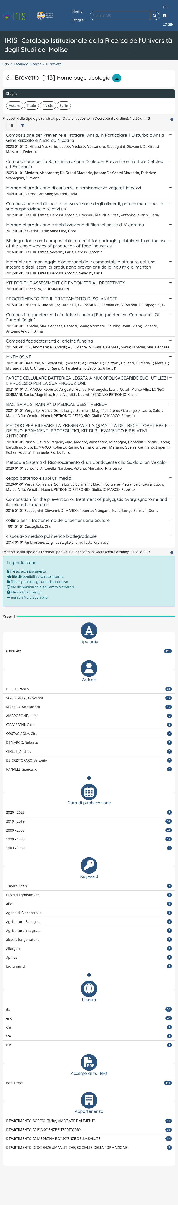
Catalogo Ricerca (27, 64)
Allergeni (88, 948)
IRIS (6, 64)
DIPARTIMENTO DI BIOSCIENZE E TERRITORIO (88, 1129)
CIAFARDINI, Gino (88, 724)
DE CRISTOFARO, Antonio (88, 760)
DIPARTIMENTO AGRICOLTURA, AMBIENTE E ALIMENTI (88, 1120)
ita (88, 1009)
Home (77, 11)
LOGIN (168, 24)
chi (88, 1027)
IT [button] (164, 7)
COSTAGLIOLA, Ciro (88, 733)
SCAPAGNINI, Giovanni (88, 698)
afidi (88, 903)
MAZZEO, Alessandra (88, 706)
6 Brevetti (54, 64)
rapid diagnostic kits (88, 894)
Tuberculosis (88, 886)
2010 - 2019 (88, 821)
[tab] (11, 125)
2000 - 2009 (88, 830)
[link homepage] (16, 15)
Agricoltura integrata (88, 930)
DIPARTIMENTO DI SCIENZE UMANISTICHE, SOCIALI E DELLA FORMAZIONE (88, 1147)
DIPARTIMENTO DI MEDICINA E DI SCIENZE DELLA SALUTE (88, 1138)
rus (88, 1045)
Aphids (88, 957)
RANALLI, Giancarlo (88, 769)
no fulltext (88, 1083)
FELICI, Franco (88, 689)
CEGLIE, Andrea (88, 751)
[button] (89, 778)
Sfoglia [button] (78, 20)
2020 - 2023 (88, 812)
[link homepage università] (50, 15)
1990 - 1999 (88, 839)
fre (88, 1036)
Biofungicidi (88, 966)
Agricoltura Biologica (88, 921)
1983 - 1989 (88, 848)
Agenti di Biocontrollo (88, 912)
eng (88, 1018)
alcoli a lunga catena (88, 939)
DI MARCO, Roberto (88, 742)
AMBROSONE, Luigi (88, 715)
